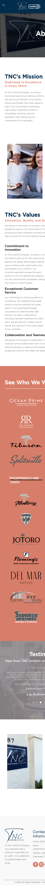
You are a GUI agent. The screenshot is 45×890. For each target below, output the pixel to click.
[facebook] (35, 862)
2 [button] (37, 700)
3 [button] (40, 700)
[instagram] (41, 862)
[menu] (3, 5)
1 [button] (33, 700)
